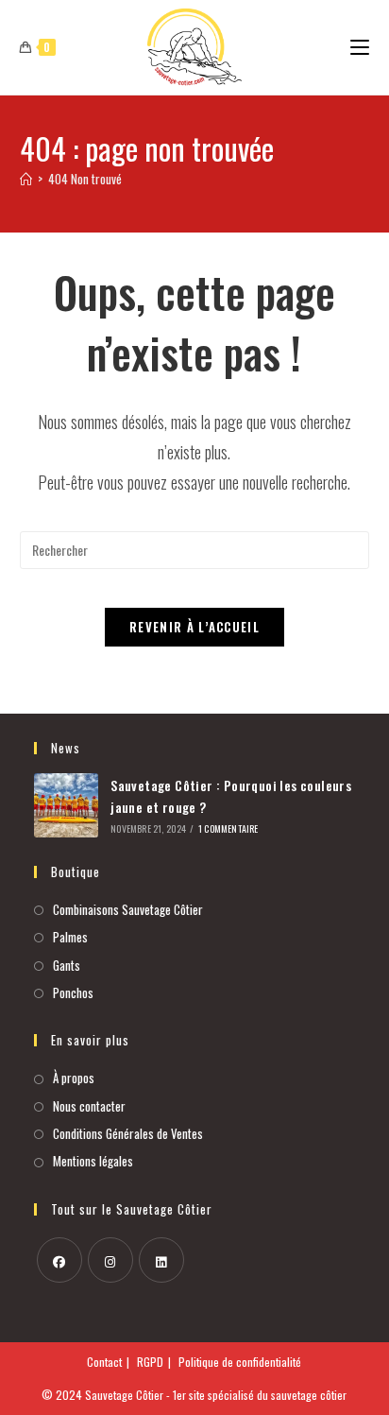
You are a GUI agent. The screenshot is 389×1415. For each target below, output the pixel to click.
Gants (66, 965)
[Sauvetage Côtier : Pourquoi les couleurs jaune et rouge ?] (66, 805)
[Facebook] (59, 1260)
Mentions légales (93, 1160)
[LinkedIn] (161, 1260)
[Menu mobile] (359, 47)
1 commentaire (228, 828)
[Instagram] (110, 1260)
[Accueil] (26, 178)
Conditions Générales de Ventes (128, 1133)
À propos (73, 1077)
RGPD (150, 1362)
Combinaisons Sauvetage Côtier (128, 909)
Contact (104, 1362)
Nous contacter (89, 1105)
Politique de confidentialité (239, 1362)
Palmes (70, 936)
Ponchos (73, 992)
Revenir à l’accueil (194, 626)
